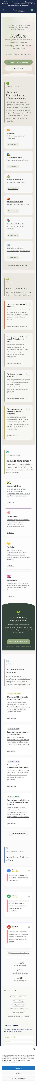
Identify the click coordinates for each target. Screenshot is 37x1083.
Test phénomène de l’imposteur (18, 1009)
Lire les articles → (13, 436)
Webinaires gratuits (18, 1013)
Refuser (18, 1073)
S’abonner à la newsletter (18, 642)
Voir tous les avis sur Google (20, 953)
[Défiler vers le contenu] (18, 67)
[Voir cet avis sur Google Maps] (29, 870)
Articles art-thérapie (18, 1001)
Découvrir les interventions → (17, 326)
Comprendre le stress (14, 1017)
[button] (34, 1049)
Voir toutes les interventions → (18, 265)
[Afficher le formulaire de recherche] (4, 10)
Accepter (18, 1068)
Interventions (23, 997)
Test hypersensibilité (18, 1005)
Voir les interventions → (15, 363)
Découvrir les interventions (18, 62)
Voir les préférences (18, 1078)
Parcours (26, 1017)
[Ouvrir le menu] (33, 10)
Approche (13, 997)
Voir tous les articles (18, 833)
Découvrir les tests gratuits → (17, 398)
